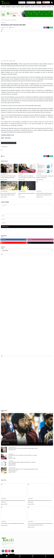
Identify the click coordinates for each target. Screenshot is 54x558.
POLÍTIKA (18, 6)
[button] (6, 556)
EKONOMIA (31, 521)
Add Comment (5, 226)
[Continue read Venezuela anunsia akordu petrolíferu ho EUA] (26, 185)
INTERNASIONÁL (5, 191)
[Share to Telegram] (52, 27)
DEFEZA (22, 6)
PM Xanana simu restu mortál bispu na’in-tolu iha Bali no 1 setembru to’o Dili (26, 176)
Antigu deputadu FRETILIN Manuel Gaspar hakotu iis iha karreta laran (39, 501)
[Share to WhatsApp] (50, 27)
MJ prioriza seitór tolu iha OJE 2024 (8, 142)
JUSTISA (33, 6)
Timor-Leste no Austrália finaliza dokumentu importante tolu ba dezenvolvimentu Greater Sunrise (40, 524)
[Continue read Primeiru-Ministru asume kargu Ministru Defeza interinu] (13, 513)
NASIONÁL (49, 6)
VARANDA (3, 6)
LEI (35, 6)
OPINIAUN (4, 438)
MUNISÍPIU (8, 6)
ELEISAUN (13, 6)
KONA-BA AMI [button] (32, 2)
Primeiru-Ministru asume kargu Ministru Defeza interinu (12, 523)
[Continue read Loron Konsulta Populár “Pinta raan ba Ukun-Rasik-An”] (27, 429)
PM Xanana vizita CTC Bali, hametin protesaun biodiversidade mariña (8, 176)
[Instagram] (46, 27)
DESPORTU (43, 6)
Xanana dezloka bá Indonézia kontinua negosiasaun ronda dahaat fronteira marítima (44, 194)
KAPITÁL (39, 6)
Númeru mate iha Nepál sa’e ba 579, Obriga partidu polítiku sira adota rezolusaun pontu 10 (8, 194)
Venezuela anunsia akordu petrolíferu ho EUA (26, 194)
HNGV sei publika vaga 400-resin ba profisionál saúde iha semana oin (13, 501)
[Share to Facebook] (44, 27)
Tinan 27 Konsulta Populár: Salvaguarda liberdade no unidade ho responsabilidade (44, 176)
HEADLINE (39, 191)
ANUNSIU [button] (23, 2)
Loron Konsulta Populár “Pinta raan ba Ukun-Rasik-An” (13, 439)
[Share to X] (48, 27)
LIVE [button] (39, 2)
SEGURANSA (27, 6)
